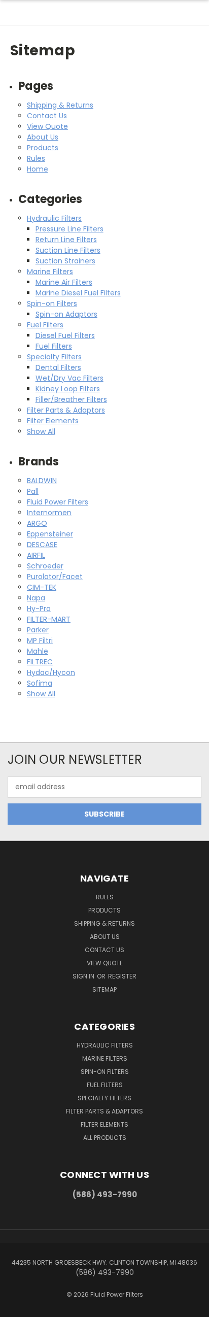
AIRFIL (36, 555)
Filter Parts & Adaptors (66, 410)
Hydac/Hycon (51, 672)
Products (42, 148)
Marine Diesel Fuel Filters (78, 293)
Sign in (84, 976)
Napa (36, 598)
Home (37, 169)
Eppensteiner (50, 534)
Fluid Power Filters (57, 502)
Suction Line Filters (68, 250)
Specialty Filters (54, 357)
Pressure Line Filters (69, 229)
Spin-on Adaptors (66, 314)
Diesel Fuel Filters (65, 335)
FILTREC (40, 662)
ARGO (37, 523)
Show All (41, 431)
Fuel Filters (45, 325)
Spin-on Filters (52, 303)
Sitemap (104, 989)
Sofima (39, 683)
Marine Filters (50, 271)
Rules (36, 158)
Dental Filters (58, 367)
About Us (42, 137)
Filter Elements (53, 421)
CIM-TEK (41, 587)
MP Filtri (40, 640)
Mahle (37, 651)
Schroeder (45, 566)
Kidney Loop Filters (68, 389)
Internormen (49, 513)
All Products (104, 1137)
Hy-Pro (39, 608)
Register (122, 976)
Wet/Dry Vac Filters (69, 378)
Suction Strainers (65, 261)
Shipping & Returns (60, 105)
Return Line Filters (66, 239)
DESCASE (42, 544)
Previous (15, 1306)
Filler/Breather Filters (71, 399)
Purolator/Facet (55, 576)
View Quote (47, 126)
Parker (38, 630)
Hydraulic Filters (54, 218)
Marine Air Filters (64, 282)
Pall (33, 491)
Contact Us (47, 116)
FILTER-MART (49, 619)
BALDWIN (42, 481)
